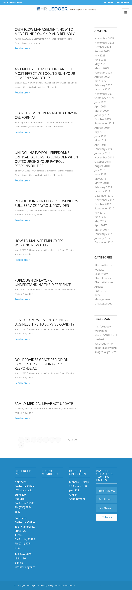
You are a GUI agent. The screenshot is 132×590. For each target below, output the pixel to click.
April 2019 (100, 145)
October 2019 (102, 119)
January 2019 (102, 153)
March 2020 (101, 110)
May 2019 (100, 140)
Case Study (101, 274)
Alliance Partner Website (60, 38)
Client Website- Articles (34, 87)
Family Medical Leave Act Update (44, 403)
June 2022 (100, 81)
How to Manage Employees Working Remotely (39, 243)
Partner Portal (123, 2)
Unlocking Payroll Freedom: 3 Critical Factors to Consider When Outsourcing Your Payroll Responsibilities (46, 159)
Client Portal (108, 2)
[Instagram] (105, 585)
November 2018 (104, 157)
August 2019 (102, 127)
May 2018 (100, 178)
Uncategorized (103, 303)
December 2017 (103, 195)
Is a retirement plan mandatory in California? (46, 115)
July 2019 (99, 132)
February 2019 (103, 149)
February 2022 (103, 85)
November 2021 (104, 94)
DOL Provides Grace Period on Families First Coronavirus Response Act (42, 364)
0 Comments (38, 38)
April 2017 (100, 225)
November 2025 (104, 38)
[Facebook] (100, 585)
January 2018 (102, 191)
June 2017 (100, 217)
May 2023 (100, 64)
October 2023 (102, 47)
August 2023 (102, 51)
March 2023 (101, 68)
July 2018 (99, 170)
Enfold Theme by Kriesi (65, 585)
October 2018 (102, 161)
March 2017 (101, 229)
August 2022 (102, 76)
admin (37, 42)
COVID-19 (100, 291)
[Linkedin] (110, 585)
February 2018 (103, 187)
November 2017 (104, 200)
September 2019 (104, 123)
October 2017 (102, 204)
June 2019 (100, 136)
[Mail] (115, 585)
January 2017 (102, 238)
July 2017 (99, 212)
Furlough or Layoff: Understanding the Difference (43, 282)
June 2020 (100, 102)
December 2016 (103, 242)
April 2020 (100, 106)
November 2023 (104, 43)
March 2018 (101, 183)
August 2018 (102, 166)
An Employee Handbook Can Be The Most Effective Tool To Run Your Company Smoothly (46, 73)
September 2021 (104, 98)
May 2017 (100, 221)
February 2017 (103, 234)
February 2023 (103, 72)
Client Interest (21, 42)
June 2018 (100, 174)
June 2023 (100, 59)
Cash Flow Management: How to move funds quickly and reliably (45, 31)
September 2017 (104, 208)
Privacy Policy (47, 585)
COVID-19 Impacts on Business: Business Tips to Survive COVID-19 (44, 322)
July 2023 (99, 55)
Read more (21, 48)
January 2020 (102, 115)
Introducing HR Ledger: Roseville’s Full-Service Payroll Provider (46, 203)
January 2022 (102, 89)
